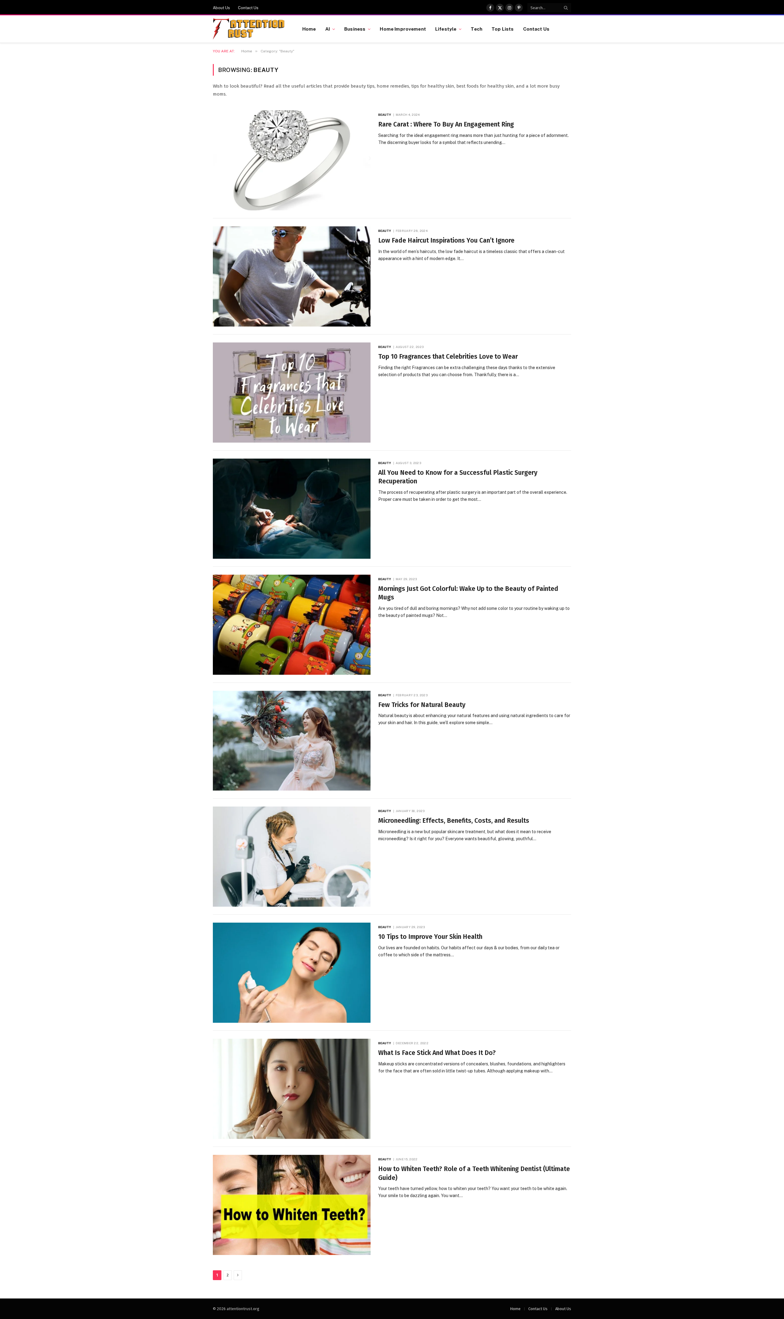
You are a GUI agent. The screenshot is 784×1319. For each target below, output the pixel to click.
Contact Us (248, 8)
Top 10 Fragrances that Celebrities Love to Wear (448, 357)
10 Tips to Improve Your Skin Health (430, 937)
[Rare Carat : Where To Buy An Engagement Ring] (292, 160)
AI (327, 29)
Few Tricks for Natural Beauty (422, 705)
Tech (476, 29)
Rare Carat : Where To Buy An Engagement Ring (446, 124)
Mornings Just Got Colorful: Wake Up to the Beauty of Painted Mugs (468, 593)
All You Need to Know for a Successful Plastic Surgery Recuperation (457, 477)
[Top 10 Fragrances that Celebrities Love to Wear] (292, 392)
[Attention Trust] (250, 29)
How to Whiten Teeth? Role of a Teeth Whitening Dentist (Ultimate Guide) (474, 1173)
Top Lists (503, 29)
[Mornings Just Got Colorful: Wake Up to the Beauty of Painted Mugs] (292, 625)
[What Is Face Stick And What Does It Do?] (292, 1089)
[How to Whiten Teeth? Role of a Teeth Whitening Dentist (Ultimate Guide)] (292, 1205)
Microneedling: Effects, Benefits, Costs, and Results (453, 821)
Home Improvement (403, 29)
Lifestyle (445, 29)
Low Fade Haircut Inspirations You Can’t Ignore (446, 240)
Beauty (384, 114)
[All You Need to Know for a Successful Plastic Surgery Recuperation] (292, 509)
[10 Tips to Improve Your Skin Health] (292, 973)
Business (354, 29)
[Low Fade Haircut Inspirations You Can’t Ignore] (292, 276)
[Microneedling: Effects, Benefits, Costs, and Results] (292, 857)
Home (309, 29)
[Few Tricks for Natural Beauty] (292, 741)
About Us (221, 8)
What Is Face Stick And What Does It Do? (437, 1053)
